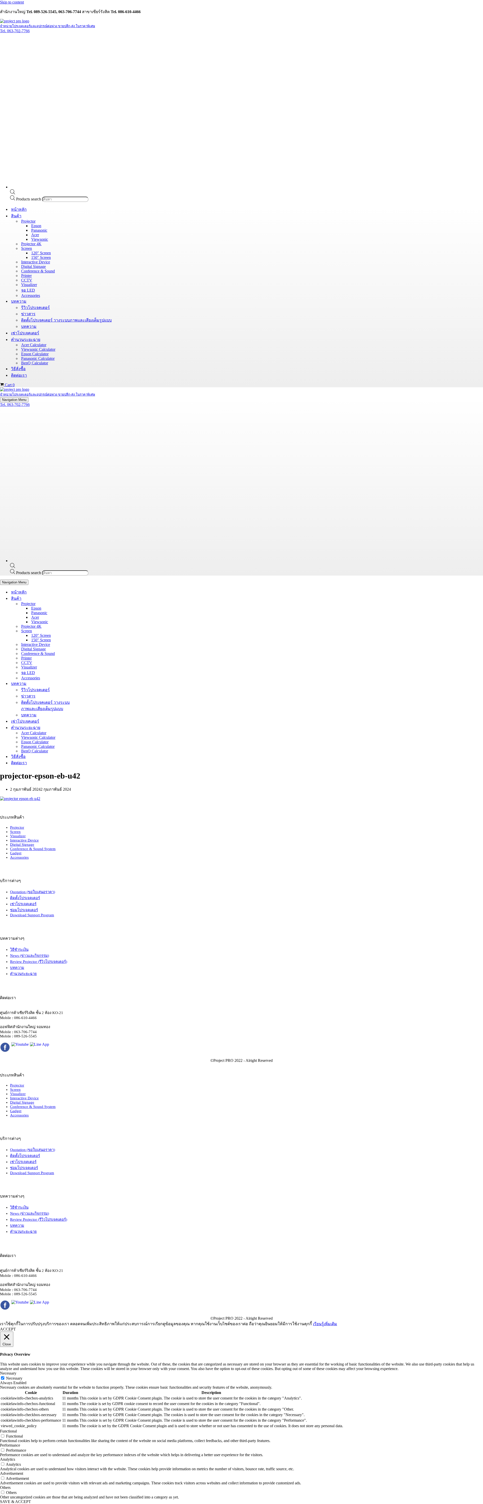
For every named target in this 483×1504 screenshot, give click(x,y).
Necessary (14, 1378)
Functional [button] (8, 1431)
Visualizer (29, 285)
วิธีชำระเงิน (19, 950)
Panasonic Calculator (38, 358)
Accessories (30, 295)
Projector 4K (31, 244)
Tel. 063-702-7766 (15, 31)
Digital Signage (33, 266)
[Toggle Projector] (88, 604)
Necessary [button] (8, 1373)
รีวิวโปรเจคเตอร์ (35, 307)
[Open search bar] (12, 193)
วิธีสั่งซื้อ (18, 369)
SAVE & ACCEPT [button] (15, 1501)
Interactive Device (35, 262)
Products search (29, 199)
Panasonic (39, 230)
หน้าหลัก (19, 209)
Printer (26, 275)
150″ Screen (41, 257)
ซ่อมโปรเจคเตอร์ (24, 910)
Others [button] (5, 1487)
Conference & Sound (38, 271)
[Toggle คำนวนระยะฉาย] (88, 727)
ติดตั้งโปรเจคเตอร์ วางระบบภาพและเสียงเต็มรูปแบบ (66, 320)
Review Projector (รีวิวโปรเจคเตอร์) (38, 962)
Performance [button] (10, 1445)
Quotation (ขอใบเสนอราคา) (32, 892)
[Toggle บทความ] (88, 683)
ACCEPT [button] (8, 1329)
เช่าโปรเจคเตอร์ (25, 333)
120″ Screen (41, 253)
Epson (36, 226)
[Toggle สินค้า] (88, 598)
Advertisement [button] (11, 1473)
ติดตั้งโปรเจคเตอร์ (25, 898)
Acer (35, 235)
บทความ (28, 326)
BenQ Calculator (34, 363)
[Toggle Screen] (88, 631)
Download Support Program (32, 915)
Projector (17, 827)
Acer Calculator (33, 345)
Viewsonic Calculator (38, 349)
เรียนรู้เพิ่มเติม (325, 1324)
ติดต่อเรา (19, 375)
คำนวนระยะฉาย (23, 974)
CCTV (26, 280)
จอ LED (28, 290)
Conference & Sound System (33, 849)
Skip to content (12, 2)
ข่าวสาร (28, 314)
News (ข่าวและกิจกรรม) (29, 956)
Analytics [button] (7, 1459)
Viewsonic (39, 239)
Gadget (15, 853)
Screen (15, 832)
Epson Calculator (35, 354)
